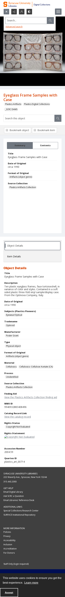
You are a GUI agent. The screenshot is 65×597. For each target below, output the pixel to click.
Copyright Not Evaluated (18, 426)
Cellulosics (11, 366)
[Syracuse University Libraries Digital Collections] (32, 4)
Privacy (6, 536)
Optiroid (10, 325)
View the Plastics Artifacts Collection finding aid (30, 397)
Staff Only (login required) (16, 563)
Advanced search (14, 26)
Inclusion (7, 544)
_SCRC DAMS (11, 109)
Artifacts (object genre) (21, 176)
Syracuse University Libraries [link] (20, 473)
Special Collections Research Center (20, 510)
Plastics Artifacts (13, 104)
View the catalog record (17, 416)
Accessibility (9, 540)
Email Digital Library (13, 491)
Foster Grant (12, 335)
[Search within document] (57, 118)
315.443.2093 (10, 481)
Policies (7, 531)
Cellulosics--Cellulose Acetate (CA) (36, 366)
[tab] (20, 145)
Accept (9, 592)
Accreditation (10, 548)
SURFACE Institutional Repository (19, 514)
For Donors (9, 552)
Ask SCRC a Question (13, 496)
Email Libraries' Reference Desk (18, 500)
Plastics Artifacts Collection (23, 187)
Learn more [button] (31, 582)
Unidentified (12, 376)
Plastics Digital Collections (37, 104)
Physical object (13, 346)
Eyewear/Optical (14, 314)
